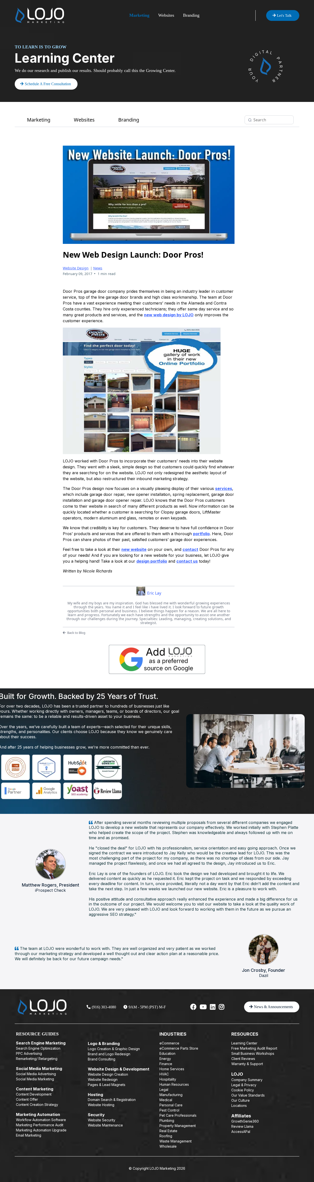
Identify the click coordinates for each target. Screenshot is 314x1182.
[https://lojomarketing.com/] (40, 15)
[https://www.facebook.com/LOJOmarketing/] (193, 1007)
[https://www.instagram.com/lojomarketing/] (221, 1007)
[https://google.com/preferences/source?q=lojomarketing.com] (157, 659)
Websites (166, 15)
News (97, 268)
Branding (191, 15)
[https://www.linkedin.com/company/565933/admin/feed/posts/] (212, 1007)
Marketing (139, 15)
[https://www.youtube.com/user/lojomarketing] (203, 1007)
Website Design (76, 268)
